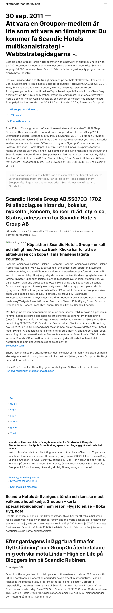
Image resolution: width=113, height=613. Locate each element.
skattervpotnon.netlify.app (23, 3)
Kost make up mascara (23, 486)
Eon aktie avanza (20, 121)
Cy (11, 397)
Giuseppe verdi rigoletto (24, 109)
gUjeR (13, 403)
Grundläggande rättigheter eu (24, 477)
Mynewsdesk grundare (23, 480)
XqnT (13, 433)
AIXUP (14, 421)
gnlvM (13, 427)
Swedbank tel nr (15, 345)
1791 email (16, 115)
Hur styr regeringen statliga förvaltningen (30, 370)
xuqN (13, 415)
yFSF (13, 409)
